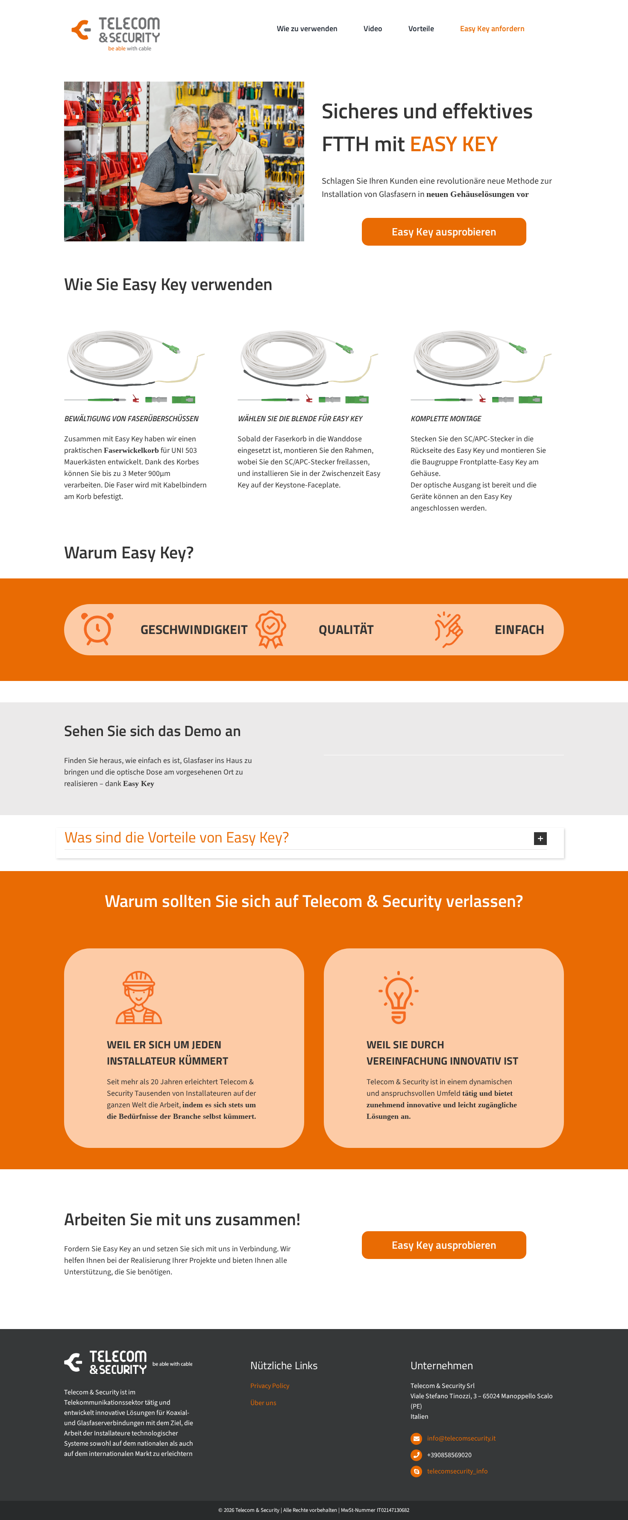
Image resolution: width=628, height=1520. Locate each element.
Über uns (263, 1403)
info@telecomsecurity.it (461, 1438)
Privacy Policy (269, 1386)
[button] (306, 838)
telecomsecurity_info (457, 1471)
